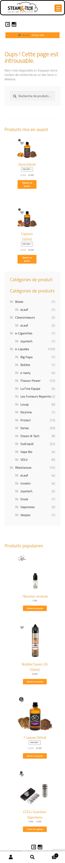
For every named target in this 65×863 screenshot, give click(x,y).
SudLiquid (26, 443)
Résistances (23, 467)
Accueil (26, 35)
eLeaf (24, 309)
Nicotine (26, 412)
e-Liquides (22, 349)
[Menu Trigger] (58, 8)
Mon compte (11, 857)
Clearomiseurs (25, 317)
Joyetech (26, 341)
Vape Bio (26, 451)
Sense (24, 428)
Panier (50, 854)
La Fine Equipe (30, 388)
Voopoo (25, 514)
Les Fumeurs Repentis (35, 396)
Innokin (25, 483)
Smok (24, 499)
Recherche (32, 857)
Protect (25, 420)
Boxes (19, 301)
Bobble (25, 364)
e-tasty (25, 372)
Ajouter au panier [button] (27, 184)
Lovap (24, 404)
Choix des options (35, 829)
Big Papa (26, 357)
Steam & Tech (29, 435)
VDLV (24, 459)
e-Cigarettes (23, 333)
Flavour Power (30, 380)
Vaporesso (27, 506)
